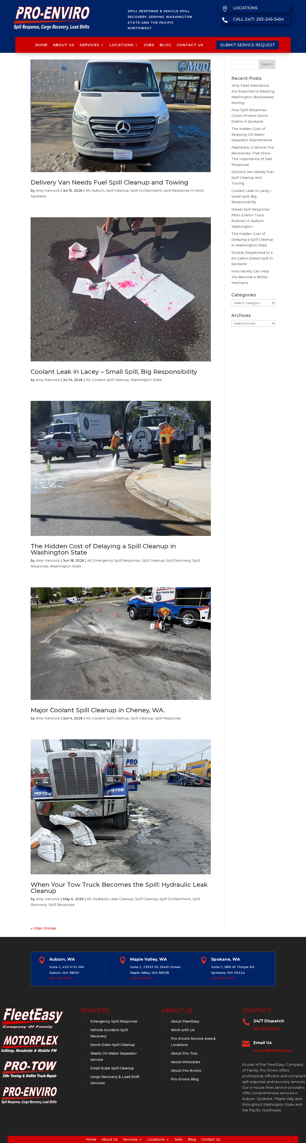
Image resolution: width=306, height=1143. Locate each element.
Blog (165, 45)
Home (41, 45)
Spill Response (168, 718)
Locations (121, 45)
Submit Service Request (247, 45)
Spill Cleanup (117, 190)
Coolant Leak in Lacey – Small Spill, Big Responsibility (114, 372)
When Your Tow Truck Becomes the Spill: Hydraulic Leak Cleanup (119, 888)
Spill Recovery (178, 560)
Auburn (98, 190)
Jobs (149, 45)
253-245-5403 (222, 978)
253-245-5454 (266, 1028)
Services (89, 45)
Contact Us (190, 45)
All (88, 190)
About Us (63, 45)
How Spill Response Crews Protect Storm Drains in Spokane (249, 116)
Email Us (262, 1042)
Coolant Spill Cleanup (110, 380)
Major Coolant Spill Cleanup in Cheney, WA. (98, 710)
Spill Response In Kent (183, 190)
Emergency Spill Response (116, 560)
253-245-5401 (141, 978)
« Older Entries (43, 928)
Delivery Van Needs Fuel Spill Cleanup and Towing (109, 182)
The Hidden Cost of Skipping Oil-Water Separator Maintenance (251, 134)
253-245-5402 (61, 978)
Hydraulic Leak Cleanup (113, 899)
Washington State (146, 380)
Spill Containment (146, 190)
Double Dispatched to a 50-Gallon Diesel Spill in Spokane (252, 258)
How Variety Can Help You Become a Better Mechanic (250, 277)
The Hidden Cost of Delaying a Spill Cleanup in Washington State (103, 549)
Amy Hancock (48, 190)
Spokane (38, 196)
